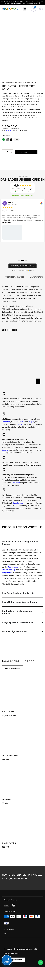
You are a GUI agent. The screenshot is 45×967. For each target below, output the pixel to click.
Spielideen (16, 483)
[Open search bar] (40, 9)
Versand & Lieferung (10, 900)
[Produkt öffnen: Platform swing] (22, 736)
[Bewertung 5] (26, 260)
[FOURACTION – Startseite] (10, 9)
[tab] (14, 277)
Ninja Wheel (8, 712)
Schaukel (19, 422)
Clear (16, 139)
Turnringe (7, 799)
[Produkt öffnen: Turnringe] (22, 780)
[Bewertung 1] (18, 260)
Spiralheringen (18, 503)
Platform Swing (10, 756)
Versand (8, 130)
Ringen (20, 424)
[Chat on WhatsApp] (40, 962)
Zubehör (5, 450)
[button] (24, 9)
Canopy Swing (9, 843)
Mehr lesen (28, 223)
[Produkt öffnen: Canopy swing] (22, 824)
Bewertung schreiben (21, 266)
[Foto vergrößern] (34, 232)
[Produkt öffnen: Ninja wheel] (22, 692)
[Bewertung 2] (19, 260)
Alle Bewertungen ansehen (21, 195)
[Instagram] (5, 934)
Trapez (31, 422)
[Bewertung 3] (21, 260)
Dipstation (6, 422)
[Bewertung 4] (24, 260)
